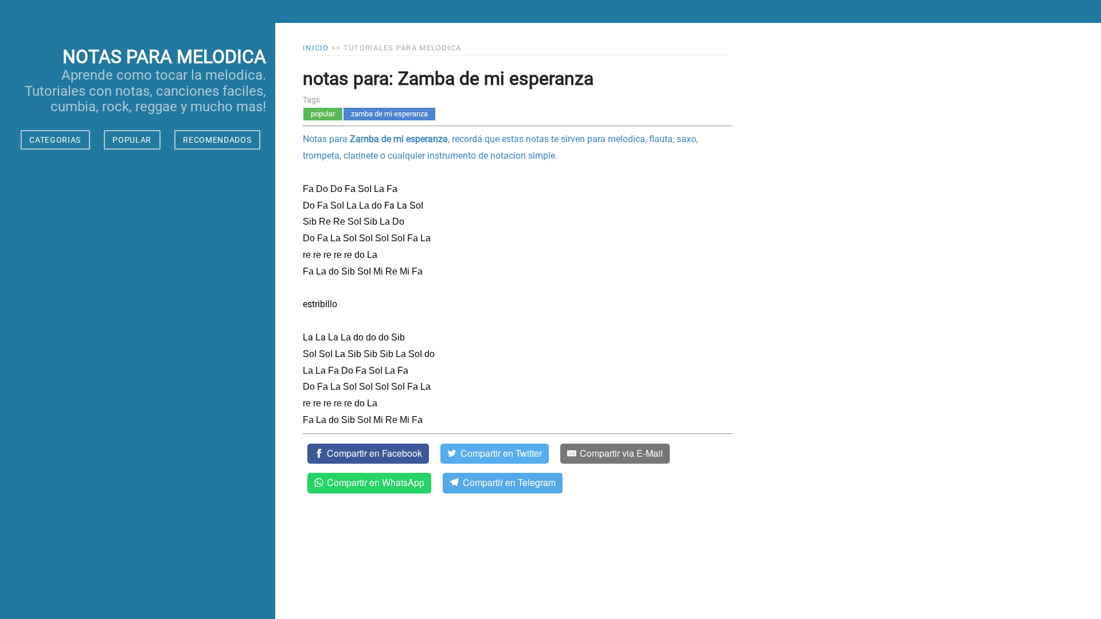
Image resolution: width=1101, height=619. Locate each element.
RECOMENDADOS (217, 139)
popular (323, 113)
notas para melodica (164, 57)
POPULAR (131, 139)
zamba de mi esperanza (389, 113)
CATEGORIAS (55, 139)
